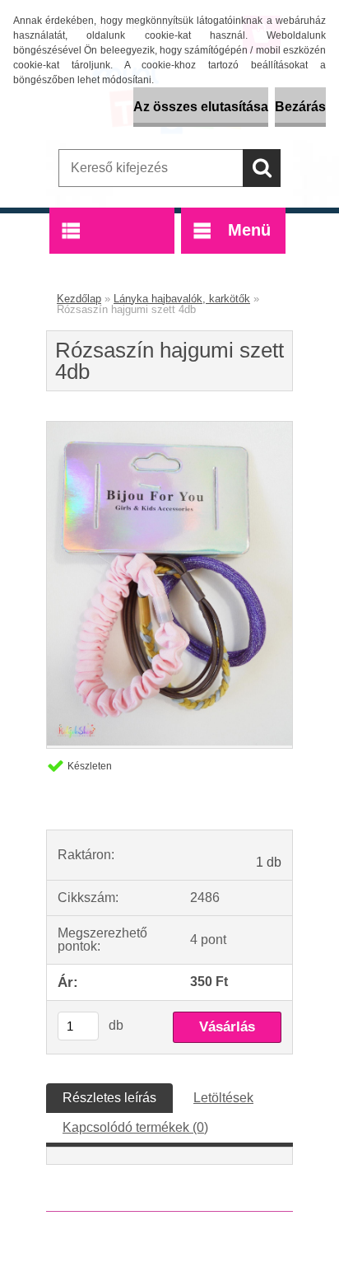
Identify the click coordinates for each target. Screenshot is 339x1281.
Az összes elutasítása (200, 107)
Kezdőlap (79, 298)
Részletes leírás (109, 1098)
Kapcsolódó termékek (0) (135, 1127)
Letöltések (223, 1098)
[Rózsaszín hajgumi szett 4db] (169, 741)
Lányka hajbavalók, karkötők (182, 298)
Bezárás (300, 107)
